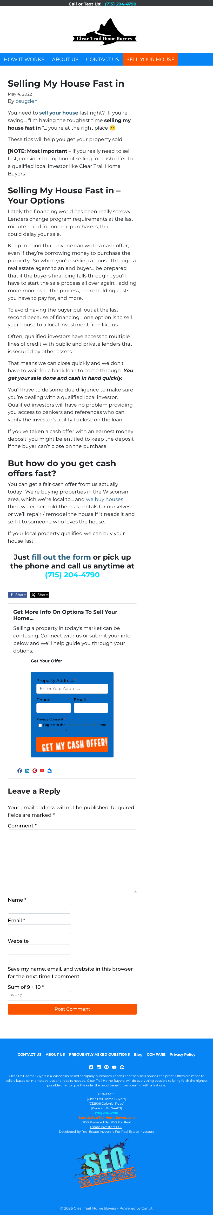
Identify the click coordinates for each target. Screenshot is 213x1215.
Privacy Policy (54, 730)
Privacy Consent (50, 719)
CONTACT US (102, 59)
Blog (138, 1054)
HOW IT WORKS (24, 59)
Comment (22, 825)
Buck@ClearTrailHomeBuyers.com (106, 1117)
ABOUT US (65, 59)
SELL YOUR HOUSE (151, 59)
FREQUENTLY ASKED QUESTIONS (99, 1054)
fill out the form (61, 557)
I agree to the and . (74, 727)
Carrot (147, 1208)
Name (17, 900)
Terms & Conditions (82, 725)
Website (18, 941)
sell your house (58, 113)
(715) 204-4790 (72, 574)
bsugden (26, 101)
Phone (43, 699)
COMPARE (156, 1054)
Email (81, 699)
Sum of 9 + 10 (26, 987)
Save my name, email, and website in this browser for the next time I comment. (70, 972)
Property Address (56, 680)
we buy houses (105, 499)
